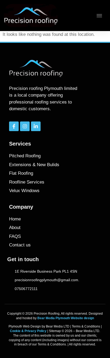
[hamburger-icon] (99, 15)
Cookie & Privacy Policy (28, 331)
